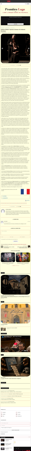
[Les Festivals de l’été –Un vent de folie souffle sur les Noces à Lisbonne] (8, 257)
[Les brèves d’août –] (15, 313)
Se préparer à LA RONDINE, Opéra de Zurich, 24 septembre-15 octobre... (17, 1)
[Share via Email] (20, 65)
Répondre (29, 221)
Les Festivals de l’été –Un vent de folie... (8, 263)
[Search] (29, 4)
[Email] (28, 4)
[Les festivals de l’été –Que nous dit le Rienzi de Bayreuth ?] (2, 449)
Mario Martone (24, 203)
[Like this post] (17, 65)
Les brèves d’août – (4, 324)
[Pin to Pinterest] (19, 65)
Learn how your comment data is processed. (19, 244)
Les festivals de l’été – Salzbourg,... (8, 440)
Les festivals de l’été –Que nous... (8, 448)
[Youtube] (27, 4)
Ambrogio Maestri (19, 203)
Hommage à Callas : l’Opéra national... (8, 444)
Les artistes (4, 196)
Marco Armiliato (13, 203)
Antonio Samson (4, 32)
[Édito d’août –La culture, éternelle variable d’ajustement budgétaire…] (15, 367)
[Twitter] (26, 4)
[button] (11, 1)
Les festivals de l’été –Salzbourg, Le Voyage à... (23, 263)
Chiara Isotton (8, 203)
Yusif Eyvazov (3, 203)
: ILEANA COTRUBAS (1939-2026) (14, 396)
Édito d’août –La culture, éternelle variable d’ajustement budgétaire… (11, 378)
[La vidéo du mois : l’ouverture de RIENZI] (3, 329)
